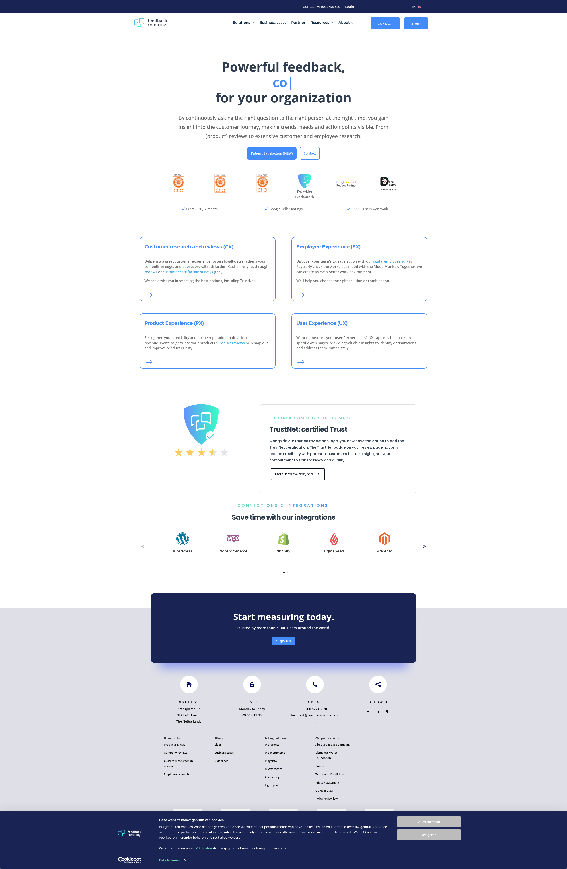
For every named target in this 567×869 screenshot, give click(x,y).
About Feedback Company (332, 745)
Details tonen (169, 860)
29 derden (204, 848)
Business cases (272, 23)
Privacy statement (327, 782)
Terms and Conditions (329, 774)
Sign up (283, 641)
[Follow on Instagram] (385, 711)
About (344, 23)
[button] (424, 546)
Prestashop (272, 777)
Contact (385, 23)
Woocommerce (275, 753)
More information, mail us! (298, 474)
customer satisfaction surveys (188, 271)
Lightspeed (272, 785)
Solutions (241, 23)
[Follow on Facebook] (368, 711)
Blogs (217, 745)
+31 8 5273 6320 (315, 709)
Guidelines (221, 761)
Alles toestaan (429, 822)
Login (349, 7)
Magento (271, 761)
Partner (298, 23)
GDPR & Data (324, 790)
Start (416, 23)
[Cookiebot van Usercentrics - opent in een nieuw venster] (129, 860)
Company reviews (175, 753)
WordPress (272, 745)
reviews (150, 271)
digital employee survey (392, 261)
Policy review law (326, 799)
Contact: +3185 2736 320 (321, 7)
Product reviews (231, 343)
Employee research (176, 774)
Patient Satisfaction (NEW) (272, 153)
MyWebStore (273, 769)
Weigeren (429, 834)
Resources (319, 23)
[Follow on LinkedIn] (377, 711)
